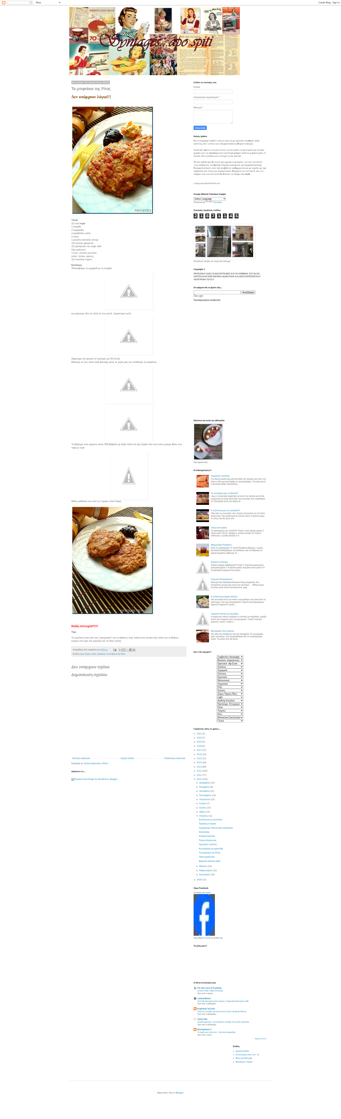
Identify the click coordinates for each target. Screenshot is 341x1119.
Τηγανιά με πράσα (207, 823)
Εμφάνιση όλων (260, 1039)
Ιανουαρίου (205, 874)
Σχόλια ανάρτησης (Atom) (96, 763)
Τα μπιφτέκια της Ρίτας (115, 654)
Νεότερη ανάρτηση (81, 758)
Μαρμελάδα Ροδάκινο (221, 545)
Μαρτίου (203, 866)
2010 (199, 779)
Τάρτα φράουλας (207, 857)
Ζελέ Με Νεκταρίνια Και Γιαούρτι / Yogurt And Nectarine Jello (223, 1001)
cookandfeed (203, 998)
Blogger (179, 1093)
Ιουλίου (203, 803)
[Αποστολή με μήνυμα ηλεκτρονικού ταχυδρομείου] (120, 650)
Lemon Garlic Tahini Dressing (210, 991)
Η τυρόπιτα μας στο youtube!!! (225, 510)
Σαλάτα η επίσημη (219, 562)
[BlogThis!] (124, 650)
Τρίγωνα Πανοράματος (222, 579)
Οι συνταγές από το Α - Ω (247, 1054)
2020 (199, 737)
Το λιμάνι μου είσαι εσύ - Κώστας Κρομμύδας (216, 1032)
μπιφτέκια (101, 654)
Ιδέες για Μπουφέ (244, 1058)
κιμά (82, 654)
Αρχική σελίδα (127, 758)
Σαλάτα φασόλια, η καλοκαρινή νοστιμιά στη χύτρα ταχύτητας (223, 1022)
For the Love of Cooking (209, 988)
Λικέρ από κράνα (219, 527)
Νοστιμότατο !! (204, 1029)
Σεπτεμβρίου (205, 795)
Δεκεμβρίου (205, 783)
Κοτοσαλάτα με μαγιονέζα (211, 848)
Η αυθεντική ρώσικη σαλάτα (224, 596)
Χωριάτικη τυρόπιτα (220, 476)
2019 (199, 742)
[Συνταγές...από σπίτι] (204, 935)
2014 (199, 762)
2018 (199, 746)
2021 (199, 733)
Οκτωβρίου (204, 791)
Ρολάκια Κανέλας (207, 836)
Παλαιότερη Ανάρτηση (174, 758)
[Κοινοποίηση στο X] (127, 650)
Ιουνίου (203, 808)
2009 (199, 879)
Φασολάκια (204, 832)
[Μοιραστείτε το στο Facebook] (130, 650)
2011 (199, 775)
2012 (199, 771)
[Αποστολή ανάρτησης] (114, 650)
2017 (199, 750)
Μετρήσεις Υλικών (244, 1062)
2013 (199, 767)
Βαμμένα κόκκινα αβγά (209, 861)
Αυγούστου (205, 799)
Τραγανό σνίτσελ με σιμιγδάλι (225, 614)
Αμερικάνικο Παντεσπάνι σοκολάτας (216, 828)
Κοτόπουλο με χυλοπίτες (211, 819)
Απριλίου (204, 816)
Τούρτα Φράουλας (207, 840)
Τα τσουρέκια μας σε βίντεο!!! (224, 493)
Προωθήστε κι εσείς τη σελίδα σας (208, 938)
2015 (199, 758)
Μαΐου (202, 812)
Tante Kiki (202, 1019)
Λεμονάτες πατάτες (208, 844)
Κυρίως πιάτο (90, 654)
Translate (217, 202)
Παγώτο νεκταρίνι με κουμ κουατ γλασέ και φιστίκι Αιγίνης (221, 1011)
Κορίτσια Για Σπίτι (206, 1009)
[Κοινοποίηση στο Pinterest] (134, 650)
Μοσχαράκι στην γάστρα (222, 631)
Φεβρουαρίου (206, 870)
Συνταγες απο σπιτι (202, 892)
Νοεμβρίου (204, 787)
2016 (199, 754)
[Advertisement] (208, 360)
